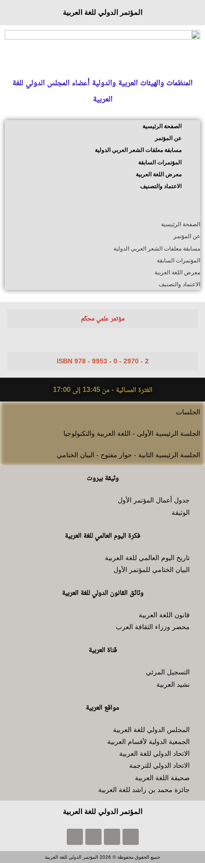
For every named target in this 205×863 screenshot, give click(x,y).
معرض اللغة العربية (159, 174)
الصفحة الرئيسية (162, 126)
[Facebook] (131, 837)
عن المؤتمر (168, 138)
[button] (102, 205)
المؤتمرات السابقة (160, 162)
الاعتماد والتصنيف (161, 186)
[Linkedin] (75, 837)
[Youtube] (93, 837)
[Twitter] (112, 837)
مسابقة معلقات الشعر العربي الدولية (138, 150)
